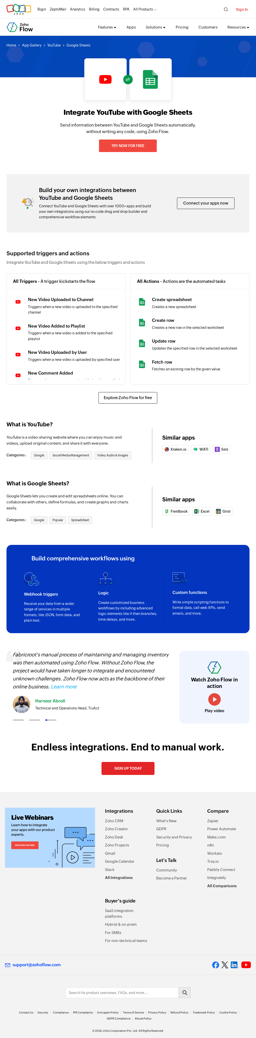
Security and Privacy (174, 837)
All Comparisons (222, 886)
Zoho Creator (116, 829)
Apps (131, 27)
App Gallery (32, 45)
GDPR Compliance (118, 1018)
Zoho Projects (117, 845)
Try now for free (128, 146)
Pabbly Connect (221, 869)
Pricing (182, 27)
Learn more (63, 686)
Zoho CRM (114, 821)
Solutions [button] (154, 27)
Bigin (42, 9)
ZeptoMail (58, 9)
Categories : (16, 455)
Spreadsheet (80, 520)
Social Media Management (70, 455)
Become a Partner (171, 878)
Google (39, 455)
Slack (109, 869)
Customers (208, 27)
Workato (214, 853)
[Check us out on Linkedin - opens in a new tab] (234, 964)
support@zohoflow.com (36, 964)
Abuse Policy (143, 1018)
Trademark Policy (204, 1012)
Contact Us (26, 1012)
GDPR (161, 829)
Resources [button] (237, 27)
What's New (166, 821)
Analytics (77, 9)
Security (43, 1012)
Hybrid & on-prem (121, 924)
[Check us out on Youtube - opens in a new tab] (246, 964)
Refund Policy (179, 1012)
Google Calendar (119, 861)
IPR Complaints (83, 1012)
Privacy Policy (157, 1012)
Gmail (110, 853)
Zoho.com (18, 9)
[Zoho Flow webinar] (50, 838)
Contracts (111, 9)
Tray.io (213, 861)
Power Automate (221, 829)
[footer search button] (184, 992)
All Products (143, 9)
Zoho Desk (114, 837)
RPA (126, 9)
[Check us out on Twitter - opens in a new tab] (225, 964)
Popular (57, 520)
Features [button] (105, 27)
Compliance (61, 1012)
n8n (210, 845)
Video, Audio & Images (112, 455)
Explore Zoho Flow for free (128, 397)
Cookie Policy (228, 1012)
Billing (94, 9)
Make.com (216, 837)
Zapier (212, 821)
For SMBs (113, 932)
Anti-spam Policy (108, 1012)
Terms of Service (133, 1012)
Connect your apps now (205, 203)
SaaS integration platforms (119, 913)
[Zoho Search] (226, 9)
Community (166, 870)
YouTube (54, 45)
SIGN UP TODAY (128, 768)
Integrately (216, 877)
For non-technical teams (126, 940)
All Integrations (119, 877)
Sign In (242, 9)
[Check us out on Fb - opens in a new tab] (215, 964)
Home (11, 45)
